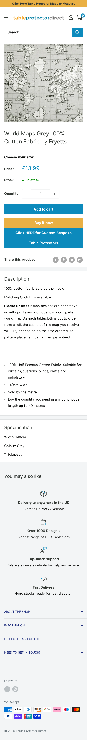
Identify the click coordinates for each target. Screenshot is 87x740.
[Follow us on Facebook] (7, 689)
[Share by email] (80, 259)
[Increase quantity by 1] (54, 193)
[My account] (71, 17)
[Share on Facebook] (56, 259)
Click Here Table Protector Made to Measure (43, 3)
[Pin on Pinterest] (64, 259)
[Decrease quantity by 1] (26, 193)
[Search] (77, 32)
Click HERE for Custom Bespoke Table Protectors (43, 238)
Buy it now (43, 223)
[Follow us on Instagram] (15, 689)
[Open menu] (6, 17)
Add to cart (43, 209)
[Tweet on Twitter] (72, 259)
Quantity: (11, 193)
